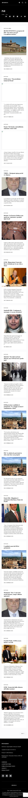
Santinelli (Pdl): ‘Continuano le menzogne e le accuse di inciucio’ (13, 311)
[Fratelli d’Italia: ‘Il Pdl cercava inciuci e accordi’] (14, 654)
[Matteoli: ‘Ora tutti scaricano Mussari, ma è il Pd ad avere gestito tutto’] (14, 371)
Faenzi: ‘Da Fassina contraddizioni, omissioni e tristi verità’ (13, 127)
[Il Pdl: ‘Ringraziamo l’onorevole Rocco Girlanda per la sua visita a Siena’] (14, 277)
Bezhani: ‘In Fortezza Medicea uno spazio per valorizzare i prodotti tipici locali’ (13, 217)
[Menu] (25, 2)
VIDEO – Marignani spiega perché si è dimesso (13, 174)
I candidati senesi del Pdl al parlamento (11, 547)
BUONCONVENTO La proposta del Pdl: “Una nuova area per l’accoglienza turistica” (14, 32)
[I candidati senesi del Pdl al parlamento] (14, 559)
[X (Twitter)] (10, 16)
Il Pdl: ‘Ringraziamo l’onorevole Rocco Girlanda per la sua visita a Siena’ (13, 264)
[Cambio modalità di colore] (19, 2)
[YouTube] (10, 775)
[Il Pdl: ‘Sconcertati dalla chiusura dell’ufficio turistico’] (14, 700)
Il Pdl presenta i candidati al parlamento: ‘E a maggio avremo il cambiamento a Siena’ (13, 406)
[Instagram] (6, 775)
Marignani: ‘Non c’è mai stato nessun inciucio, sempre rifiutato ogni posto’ (13, 594)
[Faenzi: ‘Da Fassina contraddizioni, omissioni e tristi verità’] (14, 140)
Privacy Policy (5, 770)
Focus (6, 28)
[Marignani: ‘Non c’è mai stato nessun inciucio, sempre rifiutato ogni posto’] (14, 607)
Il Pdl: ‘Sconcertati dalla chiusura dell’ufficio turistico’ (13, 688)
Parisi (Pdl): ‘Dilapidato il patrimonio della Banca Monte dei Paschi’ (13, 499)
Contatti (4, 768)
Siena (9, 28)
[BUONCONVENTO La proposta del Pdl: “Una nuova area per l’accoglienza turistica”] (14, 46)
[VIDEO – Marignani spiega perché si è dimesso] (14, 186)
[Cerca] (22, 2)
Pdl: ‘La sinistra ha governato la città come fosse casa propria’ (13, 454)
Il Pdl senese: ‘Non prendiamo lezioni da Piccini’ (12, 80)
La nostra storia (6, 764)
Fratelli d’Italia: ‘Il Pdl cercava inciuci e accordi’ (12, 641)
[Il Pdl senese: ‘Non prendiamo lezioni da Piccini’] (14, 92)
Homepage (4, 762)
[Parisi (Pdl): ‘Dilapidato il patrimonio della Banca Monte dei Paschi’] (14, 513)
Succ (22, 733)
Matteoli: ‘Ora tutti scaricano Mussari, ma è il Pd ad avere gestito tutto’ (14, 358)
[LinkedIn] (13, 16)
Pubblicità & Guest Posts (8, 766)
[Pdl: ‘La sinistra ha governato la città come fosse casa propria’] (14, 466)
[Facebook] (6, 16)
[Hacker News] (17, 16)
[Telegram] (21, 16)
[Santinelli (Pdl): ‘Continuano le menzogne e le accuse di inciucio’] (14, 323)
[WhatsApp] (25, 16)
